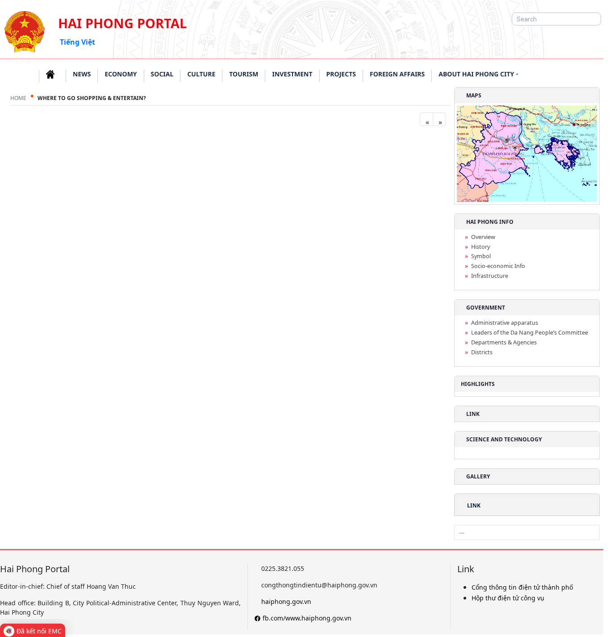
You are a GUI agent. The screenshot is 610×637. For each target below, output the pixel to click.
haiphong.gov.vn (286, 601)
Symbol (481, 256)
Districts (482, 352)
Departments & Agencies (504, 342)
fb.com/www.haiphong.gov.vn (307, 618)
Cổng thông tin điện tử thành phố (522, 587)
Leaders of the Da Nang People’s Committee (529, 332)
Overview (483, 237)
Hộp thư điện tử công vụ (508, 598)
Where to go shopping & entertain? (92, 98)
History (480, 247)
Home (18, 98)
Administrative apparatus (504, 323)
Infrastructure (489, 276)
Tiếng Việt (77, 42)
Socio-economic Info (498, 266)
